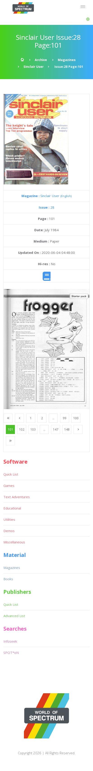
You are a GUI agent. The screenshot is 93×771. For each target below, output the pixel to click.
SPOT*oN (11, 652)
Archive (41, 60)
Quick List (10, 474)
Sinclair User (33, 66)
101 (10, 429)
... (53, 418)
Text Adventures (16, 497)
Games (8, 485)
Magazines (67, 60)
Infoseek (10, 641)
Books (8, 579)
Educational (12, 508)
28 (46, 207)
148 (67, 429)
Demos (9, 530)
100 (76, 418)
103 (33, 429)
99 (64, 418)
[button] (88, 19)
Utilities (9, 519)
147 (55, 429)
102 (21, 429)
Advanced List (14, 615)
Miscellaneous (14, 542)
